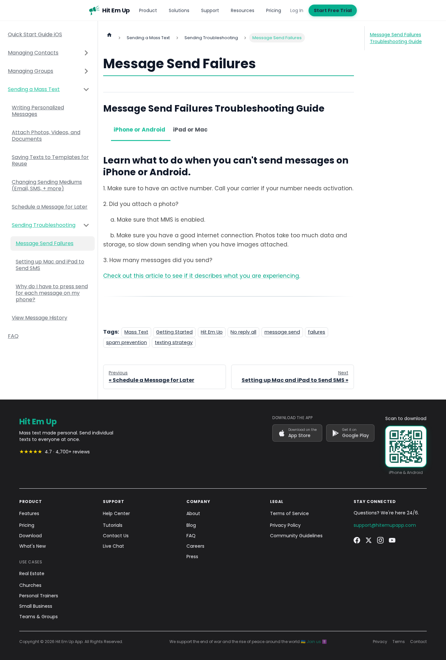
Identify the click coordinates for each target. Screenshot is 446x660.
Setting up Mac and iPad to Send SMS (50, 265)
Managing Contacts (33, 52)
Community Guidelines (296, 535)
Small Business (35, 606)
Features (29, 513)
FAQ (13, 336)
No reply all (243, 332)
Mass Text (136, 332)
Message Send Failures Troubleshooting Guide (396, 38)
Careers (195, 546)
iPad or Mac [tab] (190, 130)
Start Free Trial (333, 10)
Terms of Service (289, 513)
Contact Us (116, 535)
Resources (242, 10)
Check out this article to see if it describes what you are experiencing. (201, 276)
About (193, 513)
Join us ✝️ (317, 641)
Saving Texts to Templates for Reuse (50, 160)
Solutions (179, 10)
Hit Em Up (212, 332)
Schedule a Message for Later (50, 207)
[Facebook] (357, 540)
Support (210, 10)
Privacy (380, 641)
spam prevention (126, 342)
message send (282, 332)
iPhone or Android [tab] (139, 130)
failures (316, 332)
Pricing (273, 10)
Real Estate (31, 573)
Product (148, 10)
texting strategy (174, 342)
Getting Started (174, 332)
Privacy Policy (285, 525)
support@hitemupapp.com (385, 525)
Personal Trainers (38, 595)
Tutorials (112, 525)
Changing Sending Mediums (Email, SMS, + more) (47, 185)
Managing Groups (30, 71)
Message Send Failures (44, 243)
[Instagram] (380, 540)
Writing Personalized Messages (38, 111)
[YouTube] (392, 540)
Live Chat (113, 546)
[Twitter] (368, 540)
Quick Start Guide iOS (35, 34)
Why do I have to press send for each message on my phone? (52, 293)
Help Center (116, 513)
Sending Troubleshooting (43, 225)
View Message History (39, 318)
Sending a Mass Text (34, 89)
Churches (30, 585)
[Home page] (109, 34)
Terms (398, 641)
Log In (296, 10)
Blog (191, 525)
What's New (32, 546)
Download (30, 535)
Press (192, 556)
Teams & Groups (38, 616)
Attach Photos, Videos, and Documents (46, 136)
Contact (418, 641)
